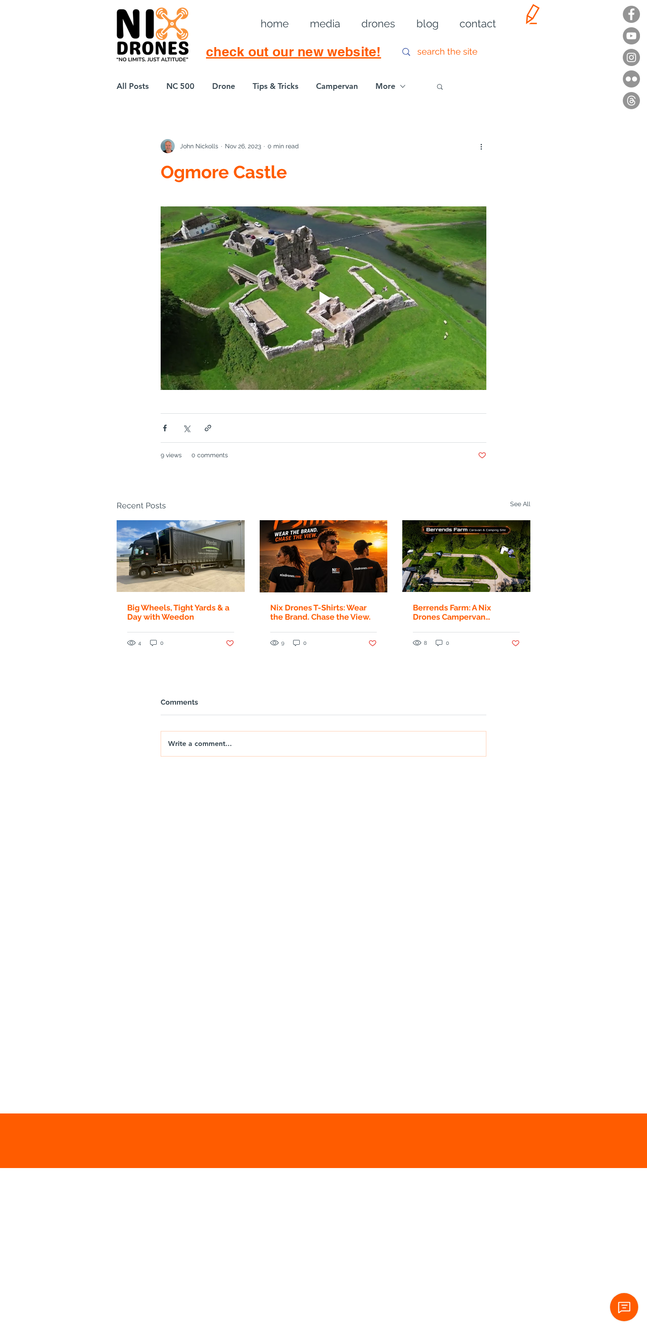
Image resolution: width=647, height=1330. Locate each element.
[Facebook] (631, 14)
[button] (319, 24)
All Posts (133, 86)
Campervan (337, 86)
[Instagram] (631, 57)
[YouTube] (631, 35)
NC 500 (180, 86)
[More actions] (481, 146)
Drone (223, 86)
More (385, 86)
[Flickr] (631, 79)
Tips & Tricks (275, 86)
